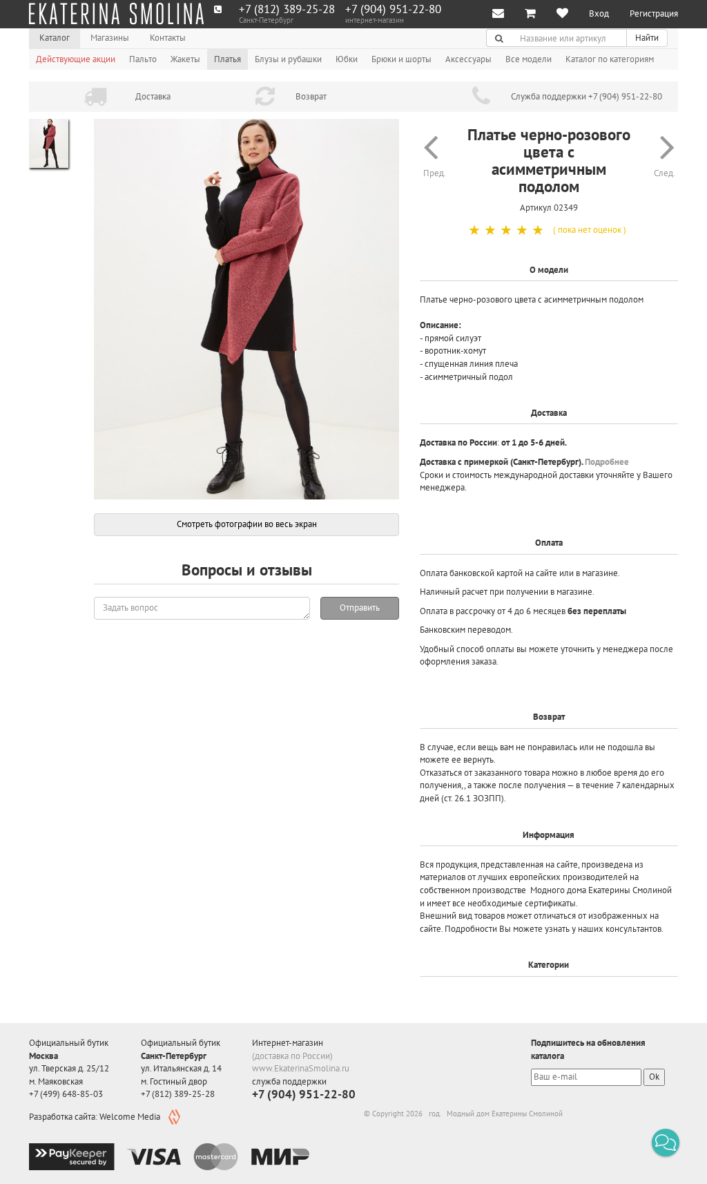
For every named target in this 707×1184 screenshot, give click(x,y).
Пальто (143, 59)
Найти (647, 38)
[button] (665, 1142)
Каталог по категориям (609, 59)
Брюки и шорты (401, 59)
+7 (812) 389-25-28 (287, 9)
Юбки (347, 59)
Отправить (360, 607)
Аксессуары (468, 59)
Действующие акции (75, 59)
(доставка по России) (292, 1056)
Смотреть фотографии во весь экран (247, 524)
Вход (599, 13)
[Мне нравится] (562, 14)
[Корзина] (530, 14)
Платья (227, 59)
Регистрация (654, 13)
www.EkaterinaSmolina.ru (300, 1068)
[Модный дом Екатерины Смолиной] (116, 14)
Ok (654, 1076)
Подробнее (607, 462)
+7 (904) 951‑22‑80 (393, 9)
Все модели (528, 59)
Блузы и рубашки (288, 59)
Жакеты (185, 59)
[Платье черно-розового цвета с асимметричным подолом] (246, 309)
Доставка (153, 96)
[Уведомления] (498, 14)
